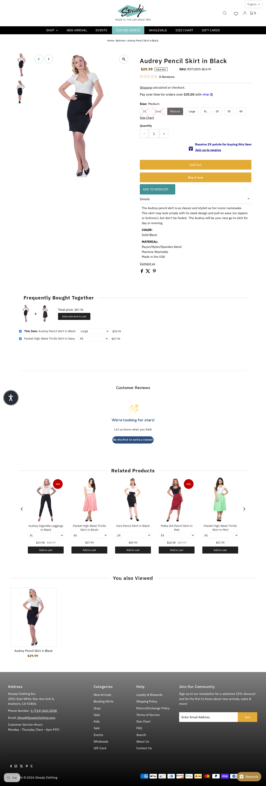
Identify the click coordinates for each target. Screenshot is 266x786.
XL (205, 111)
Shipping (146, 87)
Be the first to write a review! (133, 440)
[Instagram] (15, 766)
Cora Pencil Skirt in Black (133, 526)
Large (192, 111)
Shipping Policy (146, 701)
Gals (97, 715)
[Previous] (39, 59)
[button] (254, 4)
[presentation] (22, 509)
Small (158, 111)
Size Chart (184, 30)
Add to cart (45, 550)
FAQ (139, 728)
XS (144, 111)
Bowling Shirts (104, 701)
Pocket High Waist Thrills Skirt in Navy (49, 338)
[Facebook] (11, 766)
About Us (142, 741)
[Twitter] (21, 766)
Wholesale (158, 30)
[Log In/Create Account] (245, 13)
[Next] (48, 59)
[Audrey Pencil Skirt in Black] (33, 617)
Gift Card (100, 748)
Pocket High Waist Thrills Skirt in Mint (220, 528)
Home (110, 40)
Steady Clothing (46, 777)
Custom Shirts (128, 30)
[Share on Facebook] (142, 272)
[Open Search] (224, 13)
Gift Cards (211, 30)
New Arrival (77, 30)
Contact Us (144, 748)
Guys (97, 708)
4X (241, 111)
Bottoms (120, 40)
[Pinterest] (27, 766)
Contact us (147, 263)
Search (141, 735)
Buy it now (195, 177)
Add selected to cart (74, 316)
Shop (50, 30)
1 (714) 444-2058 (44, 711)
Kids (97, 721)
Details (145, 199)
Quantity (146, 126)
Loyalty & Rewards (149, 695)
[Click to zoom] (123, 59)
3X (229, 111)
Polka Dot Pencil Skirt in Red (177, 528)
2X (217, 111)
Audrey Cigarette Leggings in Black (45, 528)
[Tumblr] (32, 766)
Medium (175, 111)
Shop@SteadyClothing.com (36, 718)
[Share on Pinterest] (154, 272)
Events (101, 30)
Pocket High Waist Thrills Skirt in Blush (89, 528)
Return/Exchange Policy (153, 708)
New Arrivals (102, 695)
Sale (97, 728)
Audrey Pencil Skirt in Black (50, 331)
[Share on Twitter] (148, 272)
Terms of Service (148, 715)
